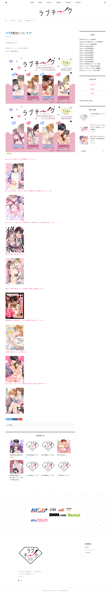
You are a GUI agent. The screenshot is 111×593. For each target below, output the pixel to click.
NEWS (40, 2)
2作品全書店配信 (89, 48)
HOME (32, 2)
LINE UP (49, 2)
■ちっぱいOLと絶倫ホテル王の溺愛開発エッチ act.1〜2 (21, 159)
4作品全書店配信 (89, 57)
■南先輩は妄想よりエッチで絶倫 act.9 (16, 352)
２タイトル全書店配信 (91, 44)
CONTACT (68, 2)
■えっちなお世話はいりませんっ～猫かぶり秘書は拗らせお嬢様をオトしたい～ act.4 (29, 191)
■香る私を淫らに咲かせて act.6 (14, 254)
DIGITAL (92, 89)
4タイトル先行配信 (90, 39)
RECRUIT (78, 2)
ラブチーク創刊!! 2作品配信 (92, 66)
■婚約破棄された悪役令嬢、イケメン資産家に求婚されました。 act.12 (25, 320)
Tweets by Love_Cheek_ (86, 100)
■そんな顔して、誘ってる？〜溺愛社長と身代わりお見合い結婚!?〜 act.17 (26, 383)
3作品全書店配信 (89, 53)
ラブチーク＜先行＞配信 (93, 70)
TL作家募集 (87, 552)
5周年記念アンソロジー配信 (93, 64)
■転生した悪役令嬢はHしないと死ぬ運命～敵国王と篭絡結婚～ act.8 (24, 288)
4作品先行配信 (89, 46)
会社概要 (87, 547)
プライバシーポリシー (90, 550)
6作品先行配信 (89, 59)
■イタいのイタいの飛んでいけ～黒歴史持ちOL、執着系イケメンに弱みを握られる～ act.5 (30, 222)
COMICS (58, 2)
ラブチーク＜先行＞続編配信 (93, 68)
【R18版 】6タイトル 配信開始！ (94, 42)
